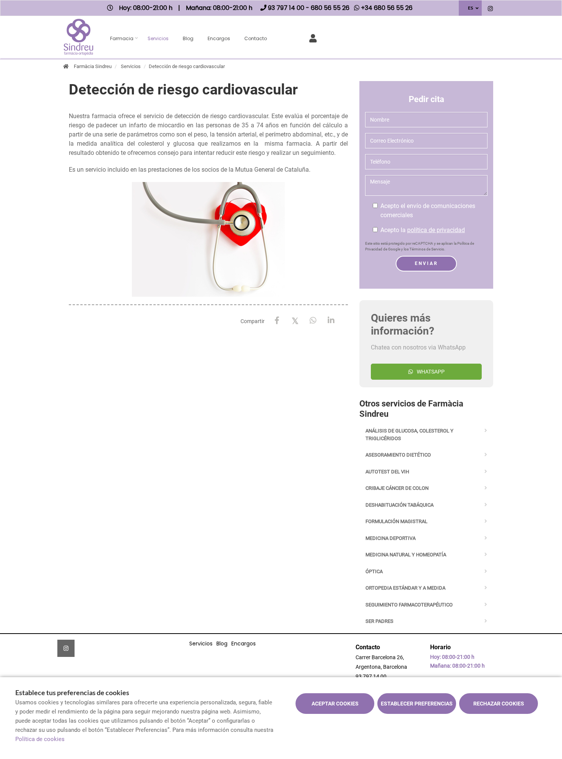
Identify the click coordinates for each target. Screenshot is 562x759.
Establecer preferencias (417, 703)
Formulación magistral (396, 521)
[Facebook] (277, 320)
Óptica (374, 571)
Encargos (219, 38)
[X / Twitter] (295, 320)
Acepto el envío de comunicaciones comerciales (427, 210)
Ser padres (379, 621)
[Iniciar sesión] (314, 37)
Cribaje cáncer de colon (397, 488)
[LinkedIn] (330, 320)
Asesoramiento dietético (398, 455)
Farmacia (121, 38)
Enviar (426, 263)
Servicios (158, 38)
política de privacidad (436, 230)
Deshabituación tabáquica (399, 505)
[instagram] (490, 9)
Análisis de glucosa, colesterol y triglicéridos (409, 434)
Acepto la (422, 230)
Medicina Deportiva (390, 538)
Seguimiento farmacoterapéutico (409, 605)
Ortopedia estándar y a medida (405, 588)
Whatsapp (431, 372)
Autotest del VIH (387, 472)
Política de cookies (40, 739)
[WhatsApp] (313, 320)
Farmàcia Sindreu (93, 66)
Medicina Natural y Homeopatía (405, 554)
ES (470, 8)
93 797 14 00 (371, 676)
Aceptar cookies (335, 703)
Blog (188, 38)
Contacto (255, 38)
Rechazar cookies (498, 703)
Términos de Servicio (426, 249)
